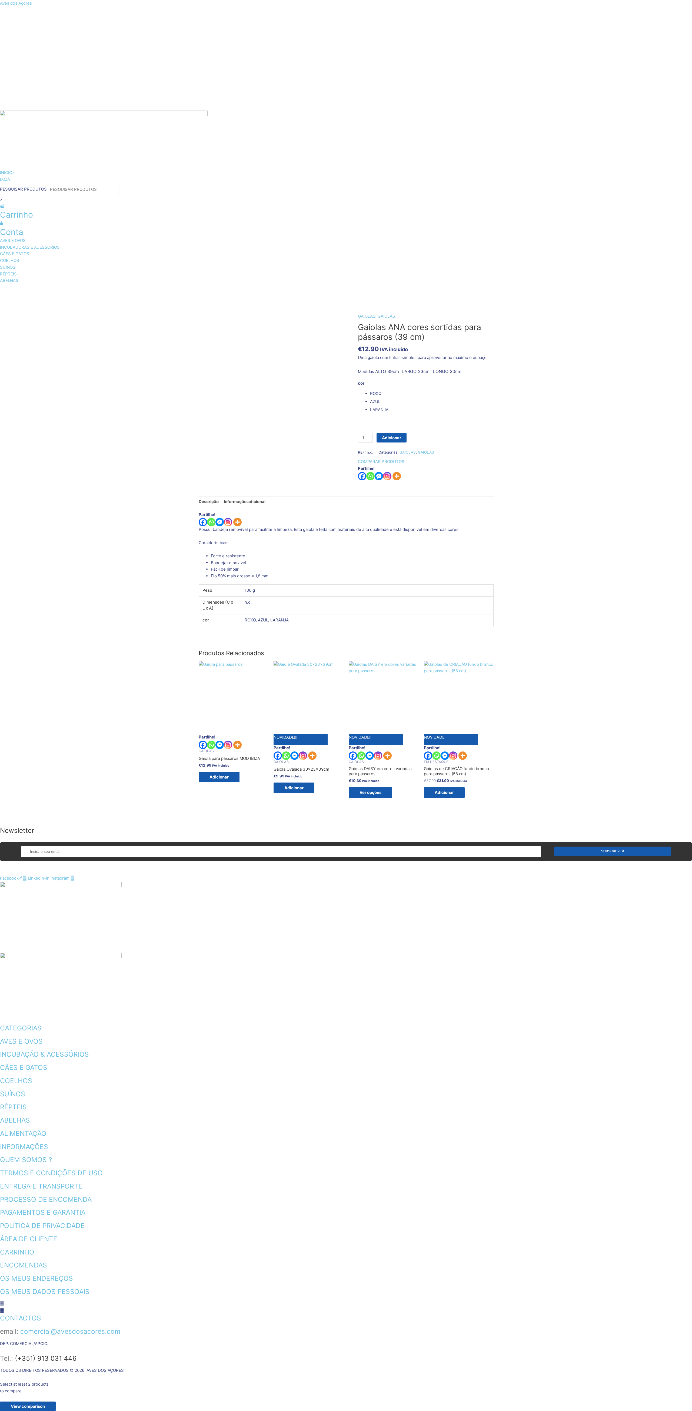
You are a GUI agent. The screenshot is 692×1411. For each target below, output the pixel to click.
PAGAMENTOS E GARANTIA (42, 1212)
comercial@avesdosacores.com (70, 1331)
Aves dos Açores (16, 3)
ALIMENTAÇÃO (23, 1133)
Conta (11, 232)
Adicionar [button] (219, 777)
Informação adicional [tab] (244, 501)
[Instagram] (387, 476)
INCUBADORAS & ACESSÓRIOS (90, 291)
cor (361, 383)
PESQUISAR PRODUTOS (23, 189)
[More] (396, 476)
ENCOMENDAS (23, 1265)
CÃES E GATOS (158, 291)
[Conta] (1, 223)
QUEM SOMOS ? (26, 1160)
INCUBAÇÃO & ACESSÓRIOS (44, 1054)
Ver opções (370, 792)
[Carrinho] (2, 205)
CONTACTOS (20, 1318)
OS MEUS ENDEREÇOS (36, 1278)
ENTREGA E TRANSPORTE (41, 1186)
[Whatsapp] (370, 476)
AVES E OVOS (23, 291)
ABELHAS (305, 291)
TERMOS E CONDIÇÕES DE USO (51, 1173)
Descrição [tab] (209, 501)
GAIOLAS (366, 316)
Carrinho (16, 214)
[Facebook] (362, 476)
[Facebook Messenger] (219, 522)
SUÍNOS (236, 291)
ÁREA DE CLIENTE (28, 1239)
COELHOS (202, 291)
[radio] (432, 394)
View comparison (28, 1406)
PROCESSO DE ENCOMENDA (46, 1199)
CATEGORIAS (21, 1028)
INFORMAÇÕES (24, 1147)
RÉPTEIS (270, 291)
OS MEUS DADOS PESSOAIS (44, 1291)
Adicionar (391, 437)
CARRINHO (17, 1252)
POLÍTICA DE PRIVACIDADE (42, 1226)
